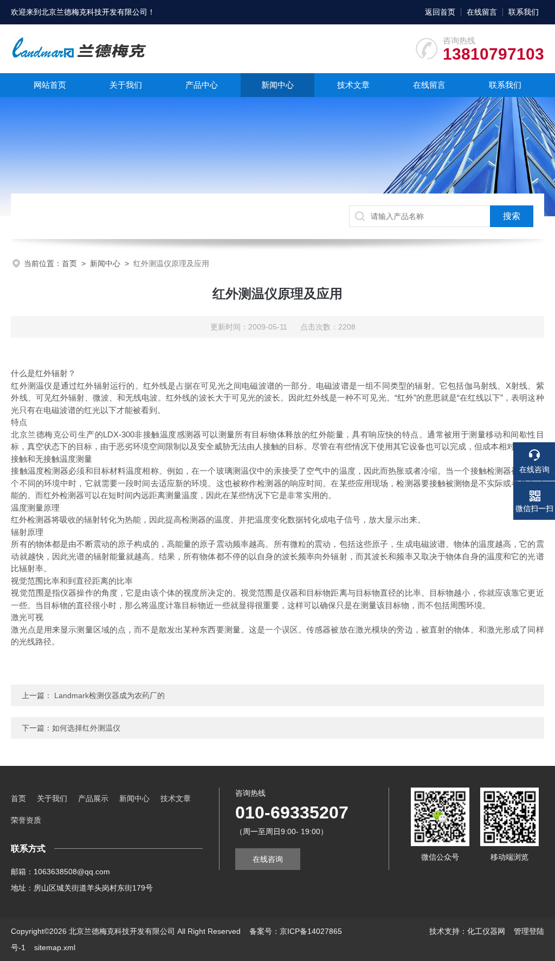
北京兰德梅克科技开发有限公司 (94, 12)
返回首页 (440, 12)
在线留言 (482, 12)
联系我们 (523, 12)
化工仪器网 (486, 931)
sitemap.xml (54, 947)
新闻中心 (277, 84)
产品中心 (201, 84)
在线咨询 (268, 859)
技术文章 (353, 84)
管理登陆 (529, 931)
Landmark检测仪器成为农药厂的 (108, 695)
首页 (69, 263)
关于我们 (125, 84)
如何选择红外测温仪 (86, 728)
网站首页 (50, 84)
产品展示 (93, 798)
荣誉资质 (26, 820)
